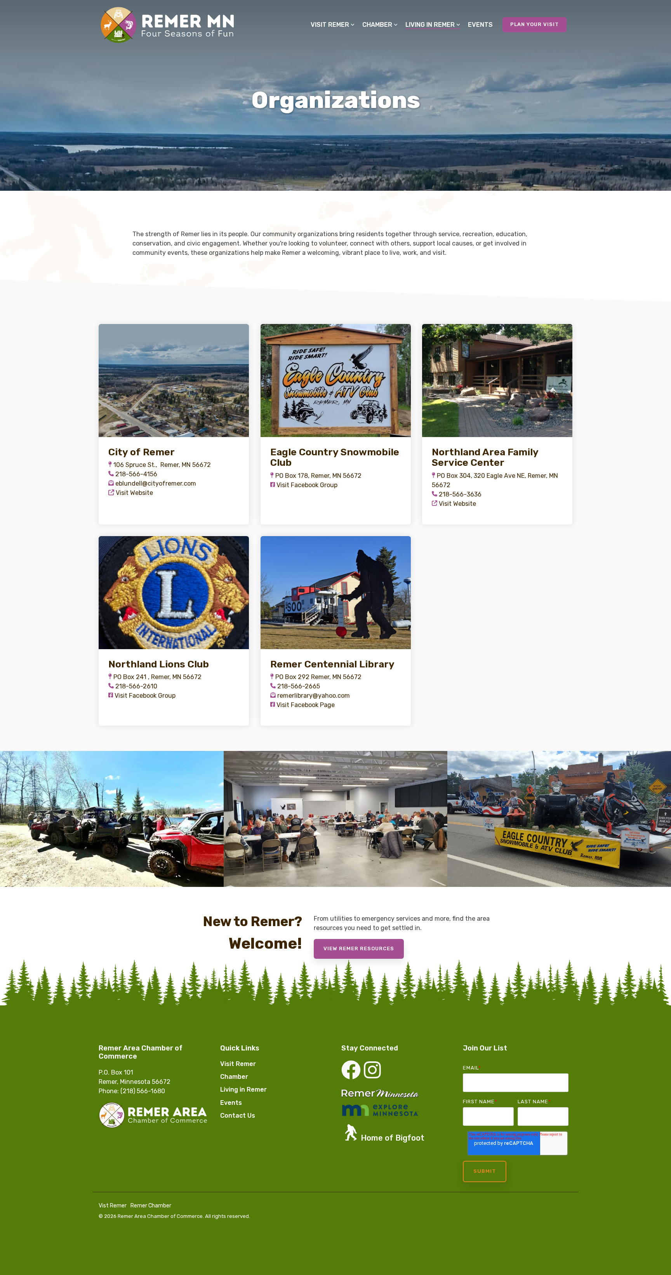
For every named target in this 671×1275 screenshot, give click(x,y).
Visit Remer (330, 24)
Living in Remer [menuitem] (243, 1089)
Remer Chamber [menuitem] (150, 1205)
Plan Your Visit (534, 24)
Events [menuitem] (231, 1102)
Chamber (377, 24)
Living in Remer (430, 24)
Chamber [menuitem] (234, 1076)
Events (480, 24)
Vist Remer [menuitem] (113, 1205)
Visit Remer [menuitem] (238, 1064)
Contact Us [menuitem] (237, 1115)
